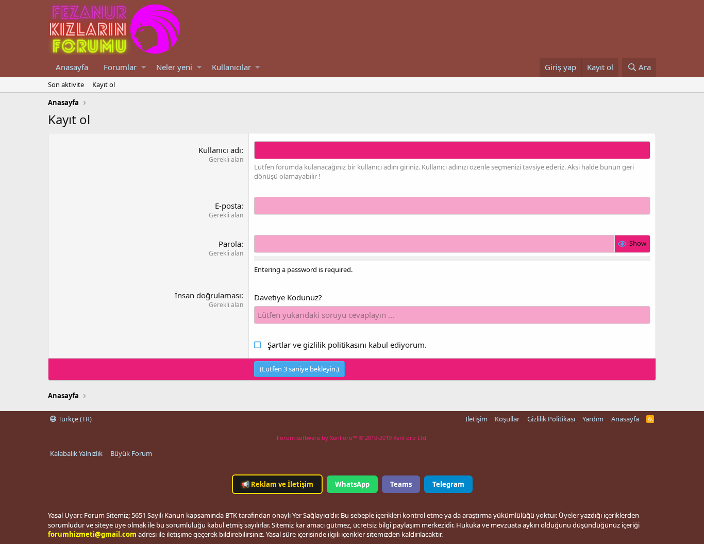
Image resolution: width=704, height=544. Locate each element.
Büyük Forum (131, 453)
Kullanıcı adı (219, 150)
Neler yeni (174, 67)
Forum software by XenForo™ (352, 437)
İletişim (476, 418)
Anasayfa (72, 67)
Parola (230, 244)
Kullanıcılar (231, 67)
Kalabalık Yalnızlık (76, 453)
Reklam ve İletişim (277, 484)
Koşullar (507, 418)
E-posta (228, 205)
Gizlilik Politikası (551, 418)
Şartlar (279, 344)
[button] (143, 67)
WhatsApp (352, 484)
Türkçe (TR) (74, 418)
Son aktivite (66, 84)
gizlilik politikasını (335, 344)
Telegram (448, 484)
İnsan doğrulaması (208, 295)
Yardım (593, 418)
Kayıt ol (103, 84)
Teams (401, 484)
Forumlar (120, 67)
